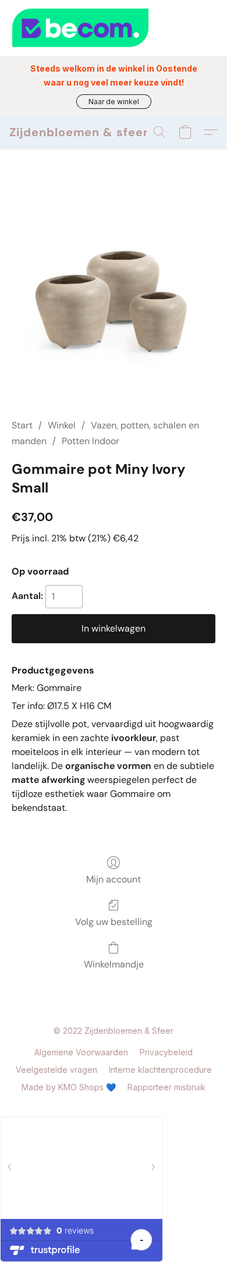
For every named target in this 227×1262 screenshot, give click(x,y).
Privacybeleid (166, 1052)
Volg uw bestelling (113, 922)
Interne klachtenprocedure (160, 1070)
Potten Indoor (90, 441)
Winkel (62, 425)
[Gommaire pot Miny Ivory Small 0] (113, 298)
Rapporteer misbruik (166, 1087)
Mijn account (113, 879)
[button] (113, 101)
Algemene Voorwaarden (81, 1052)
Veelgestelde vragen (56, 1070)
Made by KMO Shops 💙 (69, 1087)
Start (22, 425)
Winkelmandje (114, 964)
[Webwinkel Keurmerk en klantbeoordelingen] (113, 28)
